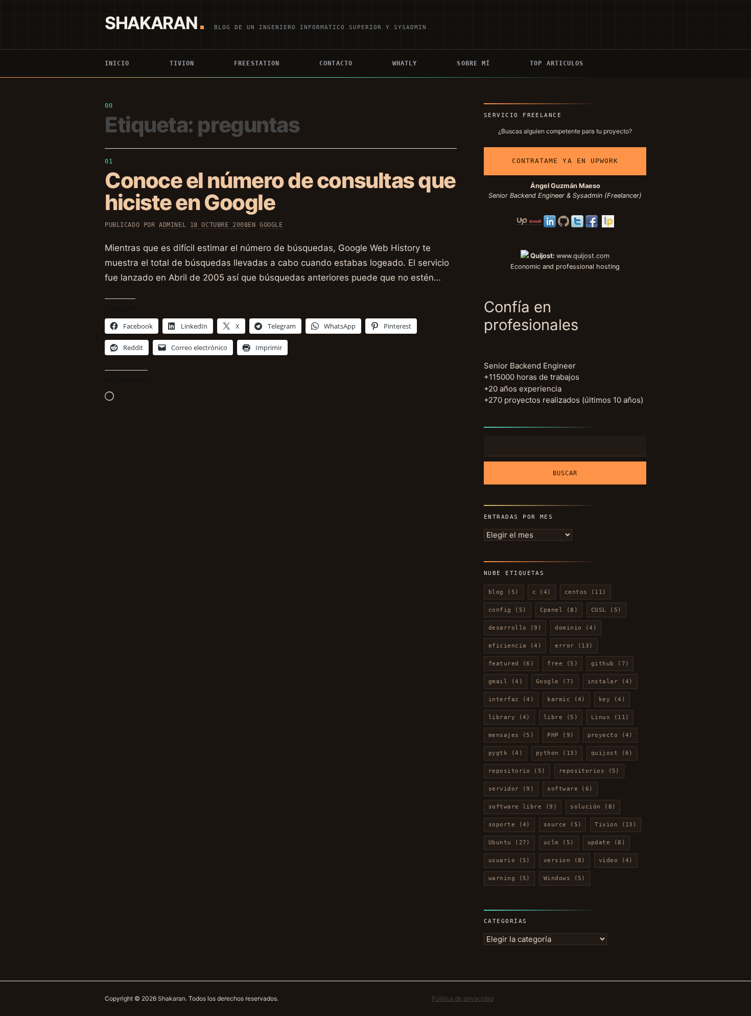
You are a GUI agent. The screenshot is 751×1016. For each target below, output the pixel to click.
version (564, 860)
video (616, 860)
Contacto (336, 63)
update (607, 842)
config (507, 610)
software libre (522, 806)
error (574, 645)
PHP (560, 735)
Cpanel (559, 610)
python (557, 753)
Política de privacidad (463, 998)
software (570, 789)
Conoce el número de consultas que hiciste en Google (280, 191)
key (612, 699)
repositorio (517, 771)
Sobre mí (473, 63)
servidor (511, 789)
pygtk (505, 753)
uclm (559, 842)
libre (561, 717)
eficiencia (515, 645)
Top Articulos (556, 63)
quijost (612, 753)
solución (593, 806)
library (509, 717)
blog (503, 592)
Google (271, 224)
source (563, 824)
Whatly (404, 63)
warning (509, 878)
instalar (610, 681)
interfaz (511, 699)
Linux (610, 717)
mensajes (511, 735)
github (610, 663)
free (562, 663)
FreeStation (256, 63)
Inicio (117, 63)
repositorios (589, 771)
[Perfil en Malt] (535, 221)
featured (511, 663)
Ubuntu (509, 842)
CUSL (606, 610)
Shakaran (151, 22)
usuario (509, 860)
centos (585, 592)
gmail (505, 681)
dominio (576, 628)
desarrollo (515, 628)
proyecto (610, 735)
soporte (509, 824)
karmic (566, 699)
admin (168, 224)
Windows (564, 878)
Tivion (182, 63)
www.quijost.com (582, 256)
